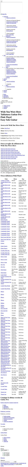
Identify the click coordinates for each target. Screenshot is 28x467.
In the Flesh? (4, 275)
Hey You (3, 264)
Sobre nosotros (6, 437)
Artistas (5, 78)
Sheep (2, 313)
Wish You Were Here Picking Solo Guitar (10, 152)
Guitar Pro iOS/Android (11, 27)
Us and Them (4, 386)
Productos (5, 16)
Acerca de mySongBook (12, 64)
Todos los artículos (10, 81)
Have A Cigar (4, 259)
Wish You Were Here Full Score (8, 148)
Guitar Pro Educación (11, 23)
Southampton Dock (5, 363)
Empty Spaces (4, 246)
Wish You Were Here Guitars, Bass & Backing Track (13, 155)
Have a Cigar (4, 256)
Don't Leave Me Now (6, 237)
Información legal (5, 463)
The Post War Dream (5, 371)
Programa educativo (7, 419)
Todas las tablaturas (10, 62)
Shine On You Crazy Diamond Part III (5, 347)
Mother (2, 303)
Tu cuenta (3, 424)
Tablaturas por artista (11, 59)
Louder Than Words (5, 285)
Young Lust (3, 392)
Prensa (4, 438)
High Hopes (3, 269)
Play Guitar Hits (10, 34)
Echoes (2, 241)
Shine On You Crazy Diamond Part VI (5, 355)
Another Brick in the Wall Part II (5, 217)
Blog (4, 80)
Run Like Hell (4, 308)
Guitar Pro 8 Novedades (8, 417)
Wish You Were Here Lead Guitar (8, 158)
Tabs (4, 55)
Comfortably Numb (5, 221)
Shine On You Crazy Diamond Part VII (5, 358)
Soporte (5, 90)
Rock (6, 133)
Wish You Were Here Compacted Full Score (11, 153)
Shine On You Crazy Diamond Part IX (5, 352)
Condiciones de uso (14, 463)
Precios (8, 65)
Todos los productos (10, 17)
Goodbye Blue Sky (5, 250)
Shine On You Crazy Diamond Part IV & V (6, 350)
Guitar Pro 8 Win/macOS (12, 21)
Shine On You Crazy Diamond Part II (5, 344)
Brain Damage (4, 219)
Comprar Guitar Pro (13, 402)
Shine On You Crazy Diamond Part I (5, 341)
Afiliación (5, 441)
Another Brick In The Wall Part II (6, 214)
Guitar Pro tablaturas (8, 421)
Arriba (2, 465)
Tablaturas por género (11, 60)
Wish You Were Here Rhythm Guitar (9, 156)
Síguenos (3, 457)
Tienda (5, 91)
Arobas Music (4, 432)
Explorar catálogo (10, 58)
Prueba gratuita (6, 416)
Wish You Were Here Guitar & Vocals (9, 150)
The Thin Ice (4, 372)
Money (2, 291)
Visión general (6, 105)
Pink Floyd (7, 128)
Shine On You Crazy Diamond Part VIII (5, 361)
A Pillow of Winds (5, 180)
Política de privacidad (9, 464)
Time (2, 377)
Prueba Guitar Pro (5, 402)
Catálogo (5, 107)
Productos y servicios (5, 411)
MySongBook (9, 30)
